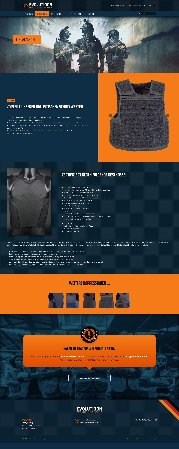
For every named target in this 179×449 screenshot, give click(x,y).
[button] (110, 115)
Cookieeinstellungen (151, 439)
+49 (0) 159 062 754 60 (73, 356)
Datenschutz (140, 439)
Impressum (131, 439)
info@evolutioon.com (136, 356)
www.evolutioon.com (88, 420)
